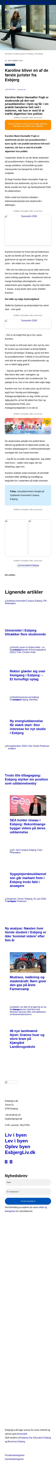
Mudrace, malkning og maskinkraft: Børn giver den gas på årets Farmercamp (28, 983)
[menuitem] (13, 2)
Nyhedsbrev (15, 2)
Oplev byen (17, 1146)
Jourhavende (21, 89)
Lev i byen (16, 1140)
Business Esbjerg (16, 1441)
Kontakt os (31, 2)
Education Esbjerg (42, 1438)
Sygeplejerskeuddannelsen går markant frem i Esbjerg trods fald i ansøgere (28, 880)
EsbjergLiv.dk (20, 1152)
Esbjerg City (26, 1438)
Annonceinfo (46, 2)
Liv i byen (16, 1135)
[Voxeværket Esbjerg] (28, 565)
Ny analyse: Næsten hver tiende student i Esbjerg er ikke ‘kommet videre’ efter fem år (25, 934)
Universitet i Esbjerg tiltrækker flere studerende (25, 632)
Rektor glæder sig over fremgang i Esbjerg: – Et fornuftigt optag (27, 675)
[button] (49, 11)
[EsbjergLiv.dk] (7, 11)
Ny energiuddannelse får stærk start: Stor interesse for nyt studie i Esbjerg (28, 727)
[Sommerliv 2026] (28, 216)
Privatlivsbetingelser (14, 1455)
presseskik (22, 1434)
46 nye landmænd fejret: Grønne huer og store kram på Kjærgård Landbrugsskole (27, 1039)
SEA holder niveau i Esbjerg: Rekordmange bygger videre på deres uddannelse (27, 826)
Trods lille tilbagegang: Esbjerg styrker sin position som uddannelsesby (26, 779)
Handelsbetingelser (14, 1459)
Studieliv (10, 65)
